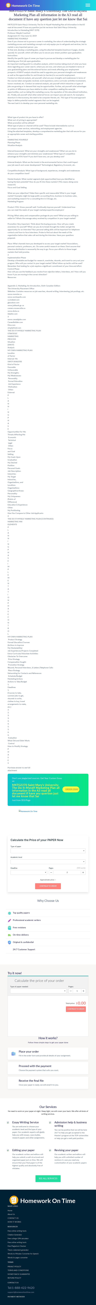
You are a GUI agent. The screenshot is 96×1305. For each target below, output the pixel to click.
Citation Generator (15, 1235)
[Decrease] (51, 872)
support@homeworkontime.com (21, 1292)
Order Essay (72, 789)
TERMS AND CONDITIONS (18, 1270)
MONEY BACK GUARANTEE (19, 1274)
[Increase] (83, 872)
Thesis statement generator (18, 1250)
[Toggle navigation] (87, 5)
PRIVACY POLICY (14, 1267)
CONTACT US (13, 1218)
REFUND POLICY (14, 1278)
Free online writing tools (17, 1231)
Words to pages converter (18, 1258)
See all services (48, 1178)
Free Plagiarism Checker (17, 1246)
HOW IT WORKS (14, 1222)
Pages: (71, 987)
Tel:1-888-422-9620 (21, 1288)
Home (10, 1211)
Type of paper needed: (19, 987)
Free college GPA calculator (18, 1238)
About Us (11, 1214)
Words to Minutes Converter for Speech (23, 1254)
